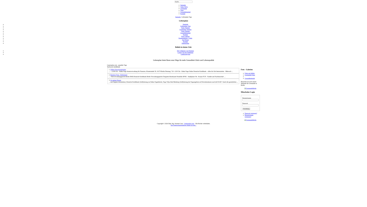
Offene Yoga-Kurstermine (118, 69)
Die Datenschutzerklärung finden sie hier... (183, 125)
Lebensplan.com (189, 123)
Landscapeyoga (185, 54)
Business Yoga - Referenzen (118, 75)
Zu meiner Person (115, 80)
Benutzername (246, 98)
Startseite (178, 17)
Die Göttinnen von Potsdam (185, 51)
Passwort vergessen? (251, 113)
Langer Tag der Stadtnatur (185, 52)
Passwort (245, 103)
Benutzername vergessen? (249, 116)
